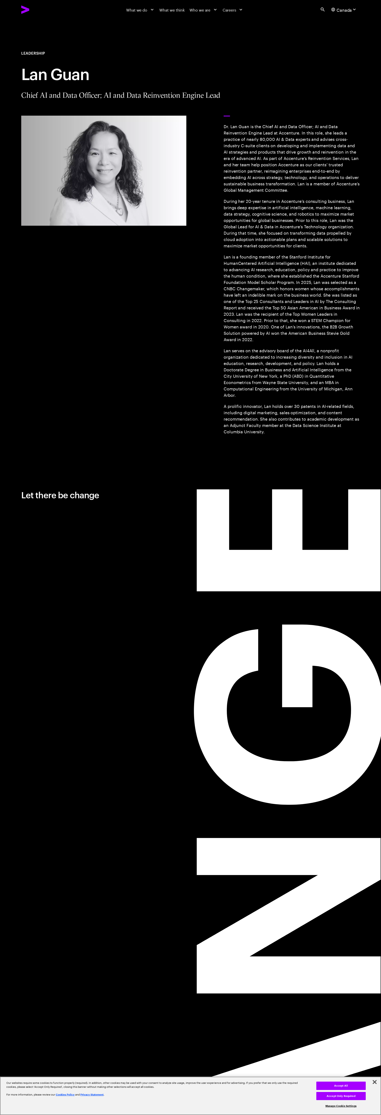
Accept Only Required (341, 1096)
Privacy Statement (92, 1094)
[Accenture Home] (37, 9)
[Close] (374, 1082)
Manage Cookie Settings (341, 1106)
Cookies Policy (65, 1094)
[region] (190, 1096)
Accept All (341, 1085)
